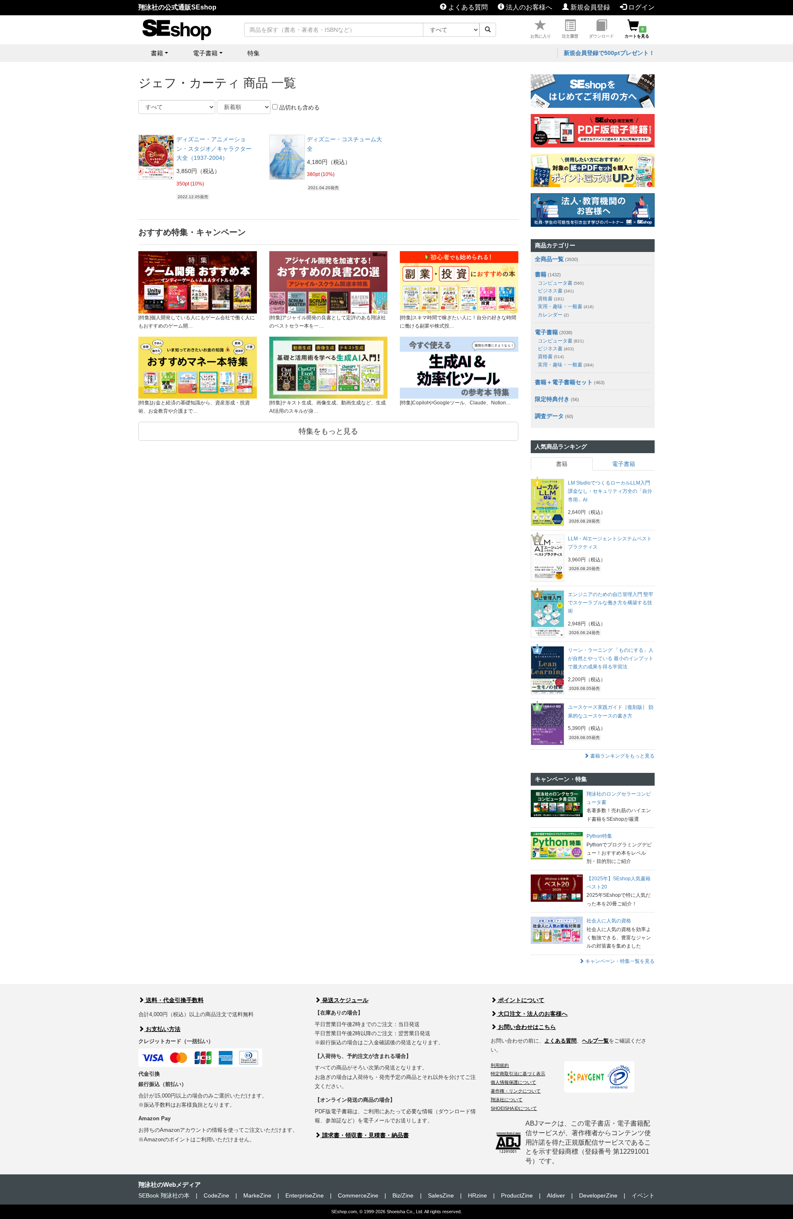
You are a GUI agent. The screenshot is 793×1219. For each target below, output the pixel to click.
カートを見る (636, 32)
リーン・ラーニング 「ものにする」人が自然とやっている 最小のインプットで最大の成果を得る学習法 (610, 658)
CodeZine (216, 1195)
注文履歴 (570, 36)
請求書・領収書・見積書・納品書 (365, 1135)
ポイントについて (520, 1000)
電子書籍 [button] (205, 53)
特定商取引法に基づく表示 (518, 1073)
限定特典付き (552, 399)
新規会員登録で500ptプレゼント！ (609, 53)
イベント (643, 1195)
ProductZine (517, 1195)
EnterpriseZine (304, 1195)
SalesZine (441, 1195)
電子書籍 (546, 332)
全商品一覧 (549, 259)
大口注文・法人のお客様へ (531, 1013)
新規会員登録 (589, 7)
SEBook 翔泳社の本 (164, 1195)
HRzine (477, 1195)
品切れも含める (299, 107)
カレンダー (553, 315)
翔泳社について (506, 1099)
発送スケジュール (344, 1000)
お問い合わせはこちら (526, 1027)
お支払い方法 (162, 1029)
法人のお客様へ (528, 7)
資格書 (551, 299)
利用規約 (500, 1065)
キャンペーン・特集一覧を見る (619, 961)
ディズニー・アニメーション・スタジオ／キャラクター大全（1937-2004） (214, 148)
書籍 (540, 274)
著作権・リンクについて (516, 1090)
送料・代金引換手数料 (174, 1000)
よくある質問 (467, 7)
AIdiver (556, 1195)
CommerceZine (358, 1195)
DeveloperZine (598, 1195)
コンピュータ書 (561, 283)
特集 (253, 53)
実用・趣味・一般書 (566, 306)
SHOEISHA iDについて (514, 1108)
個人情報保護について (513, 1082)
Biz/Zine (402, 1195)
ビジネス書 (556, 291)
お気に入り (540, 36)
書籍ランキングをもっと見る (622, 756)
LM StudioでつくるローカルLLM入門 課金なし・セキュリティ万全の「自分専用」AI (610, 491)
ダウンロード (601, 36)
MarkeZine (257, 1195)
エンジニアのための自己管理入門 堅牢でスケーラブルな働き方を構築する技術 (610, 603)
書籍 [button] (157, 53)
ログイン (641, 7)
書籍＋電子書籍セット (564, 382)
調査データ (549, 416)
